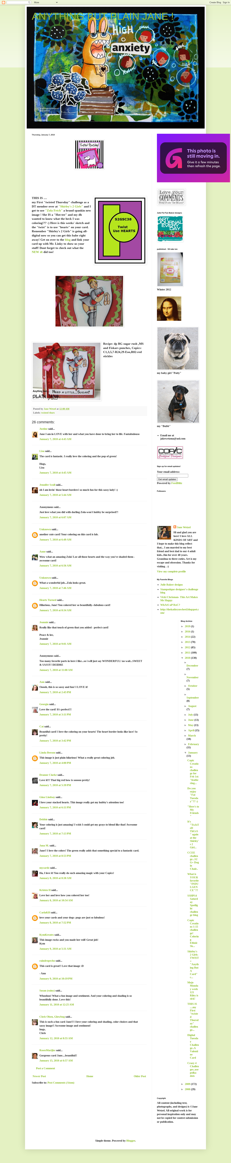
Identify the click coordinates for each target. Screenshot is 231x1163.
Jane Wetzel (184, 527)
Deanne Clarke (48, 774)
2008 (188, 1089)
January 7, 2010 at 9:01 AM (55, 643)
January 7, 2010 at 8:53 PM (55, 855)
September (193, 697)
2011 (188, 652)
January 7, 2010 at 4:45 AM (55, 472)
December (192, 665)
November (193, 677)
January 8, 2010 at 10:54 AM (56, 900)
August (192, 706)
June (191, 719)
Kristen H (45, 890)
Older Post (140, 1076)
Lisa (41, 451)
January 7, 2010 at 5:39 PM (55, 785)
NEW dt (37, 252)
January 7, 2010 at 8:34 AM (55, 610)
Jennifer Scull (47, 484)
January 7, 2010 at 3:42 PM (55, 740)
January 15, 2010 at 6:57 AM (56, 1060)
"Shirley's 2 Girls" (71, 206)
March (192, 735)
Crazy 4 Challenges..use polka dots (193, 1069)
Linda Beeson (47, 752)
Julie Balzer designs (171, 584)
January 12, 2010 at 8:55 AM (56, 1038)
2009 (188, 1084)
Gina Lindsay (47, 797)
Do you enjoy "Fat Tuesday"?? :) (192, 795)
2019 (188, 626)
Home (89, 1076)
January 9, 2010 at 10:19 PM (55, 978)
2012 (188, 647)
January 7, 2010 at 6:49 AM (55, 539)
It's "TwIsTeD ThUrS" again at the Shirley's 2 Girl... (193, 834)
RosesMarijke (47, 1050)
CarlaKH (44, 912)
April (191, 730)
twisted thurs (48, 412)
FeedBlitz (176, 483)
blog (68, 239)
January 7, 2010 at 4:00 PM (55, 762)
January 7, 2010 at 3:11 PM (55, 714)
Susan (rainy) (47, 990)
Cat (41, 726)
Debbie (43, 819)
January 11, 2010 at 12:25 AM (56, 1004)
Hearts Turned (47, 600)
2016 (188, 631)
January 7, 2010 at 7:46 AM (55, 588)
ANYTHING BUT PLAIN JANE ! (103, 16)
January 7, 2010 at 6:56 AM (55, 565)
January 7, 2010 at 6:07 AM (55, 517)
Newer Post (39, 1076)
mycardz (44, 867)
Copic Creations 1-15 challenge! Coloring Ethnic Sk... (193, 933)
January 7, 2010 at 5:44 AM (55, 494)
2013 (188, 642)
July (191, 714)
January (193, 752)
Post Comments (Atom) (61, 1082)
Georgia (44, 704)
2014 (188, 636)
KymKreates (46, 934)
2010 (188, 657)
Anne (42, 551)
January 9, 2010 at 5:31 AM (55, 948)
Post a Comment (45, 1068)
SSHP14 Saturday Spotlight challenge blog (192, 905)
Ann (41, 681)
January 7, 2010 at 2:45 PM (55, 692)
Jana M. (44, 845)
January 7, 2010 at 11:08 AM (56, 670)
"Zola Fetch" (54, 210)
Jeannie (43, 622)
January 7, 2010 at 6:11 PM (55, 807)
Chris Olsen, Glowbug (52, 1016)
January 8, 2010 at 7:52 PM (55, 922)
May (191, 725)
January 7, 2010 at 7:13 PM (55, 833)
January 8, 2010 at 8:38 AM (55, 878)
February (193, 744)
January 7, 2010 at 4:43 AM (55, 439)
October (192, 685)
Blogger (130, 1140)
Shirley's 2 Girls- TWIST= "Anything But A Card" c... (193, 964)
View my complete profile (171, 571)
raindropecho (47, 960)
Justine (43, 428)
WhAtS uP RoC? (170, 604)
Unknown (45, 529)
